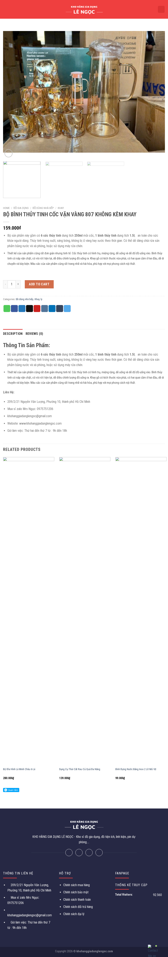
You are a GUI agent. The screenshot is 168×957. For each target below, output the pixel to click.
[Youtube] (99, 852)
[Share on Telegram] (67, 308)
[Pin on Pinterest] (37, 308)
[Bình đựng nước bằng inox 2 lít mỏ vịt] (141, 611)
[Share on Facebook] (14, 308)
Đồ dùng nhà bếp (43, 208)
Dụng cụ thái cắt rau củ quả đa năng (79, 769)
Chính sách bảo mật (76, 892)
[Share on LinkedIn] (52, 308)
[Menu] (5, 9)
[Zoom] (8, 153)
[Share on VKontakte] (44, 308)
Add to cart (39, 284)
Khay (61, 208)
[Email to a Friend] (29, 308)
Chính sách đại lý (73, 914)
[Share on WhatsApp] (6, 308)
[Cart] (161, 9)
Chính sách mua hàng (76, 885)
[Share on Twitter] (21, 308)
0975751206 (15, 903)
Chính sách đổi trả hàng (78, 907)
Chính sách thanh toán (77, 900)
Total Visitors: (124, 894)
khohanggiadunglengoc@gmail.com (29, 915)
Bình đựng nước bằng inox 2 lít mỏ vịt (135, 769)
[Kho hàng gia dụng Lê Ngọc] (84, 9)
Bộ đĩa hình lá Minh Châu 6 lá (19, 769)
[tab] (13, 334)
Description (13, 334)
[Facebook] (69, 852)
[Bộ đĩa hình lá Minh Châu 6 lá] (28, 611)
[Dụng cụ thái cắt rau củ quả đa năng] (84, 611)
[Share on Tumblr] (59, 308)
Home (6, 208)
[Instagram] (89, 852)
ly (41, 299)
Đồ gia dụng (21, 208)
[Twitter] (79, 852)
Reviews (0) (34, 334)
